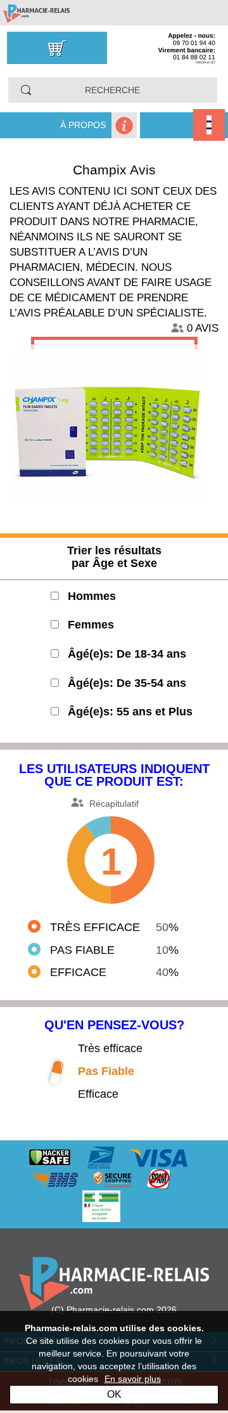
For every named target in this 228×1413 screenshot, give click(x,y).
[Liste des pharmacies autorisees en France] (114, 1206)
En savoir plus (132, 1379)
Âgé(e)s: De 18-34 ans (127, 654)
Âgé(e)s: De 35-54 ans (127, 683)
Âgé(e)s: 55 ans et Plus (130, 711)
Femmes (91, 624)
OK (114, 1394)
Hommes (92, 596)
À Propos (83, 125)
